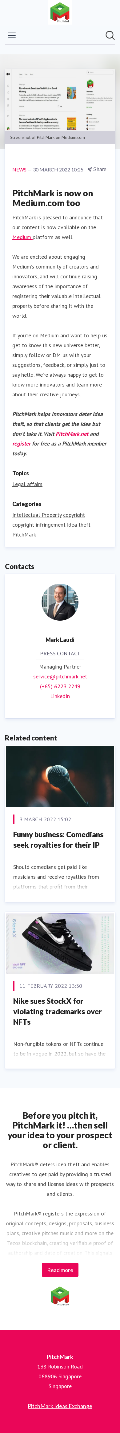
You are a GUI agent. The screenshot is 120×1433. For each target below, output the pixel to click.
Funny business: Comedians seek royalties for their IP (58, 839)
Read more (60, 1269)
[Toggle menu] (11, 35)
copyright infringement (39, 524)
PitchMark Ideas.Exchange (60, 1406)
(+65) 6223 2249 (60, 686)
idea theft (78, 524)
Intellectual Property (37, 514)
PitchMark (24, 534)
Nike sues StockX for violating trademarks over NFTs (57, 1011)
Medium (22, 237)
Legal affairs (27, 484)
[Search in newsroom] (110, 35)
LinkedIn (60, 696)
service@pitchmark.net (60, 676)
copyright (74, 514)
